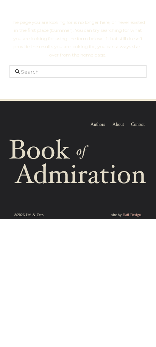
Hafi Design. (132, 215)
